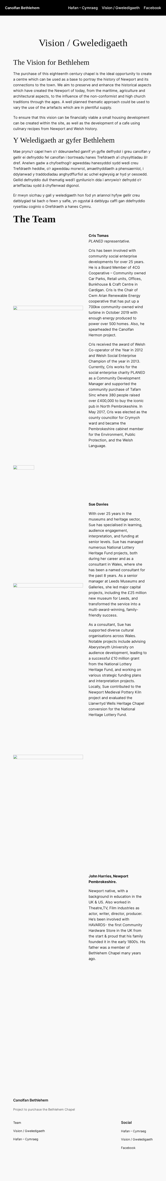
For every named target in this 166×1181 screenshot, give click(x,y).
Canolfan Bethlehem (22, 8)
